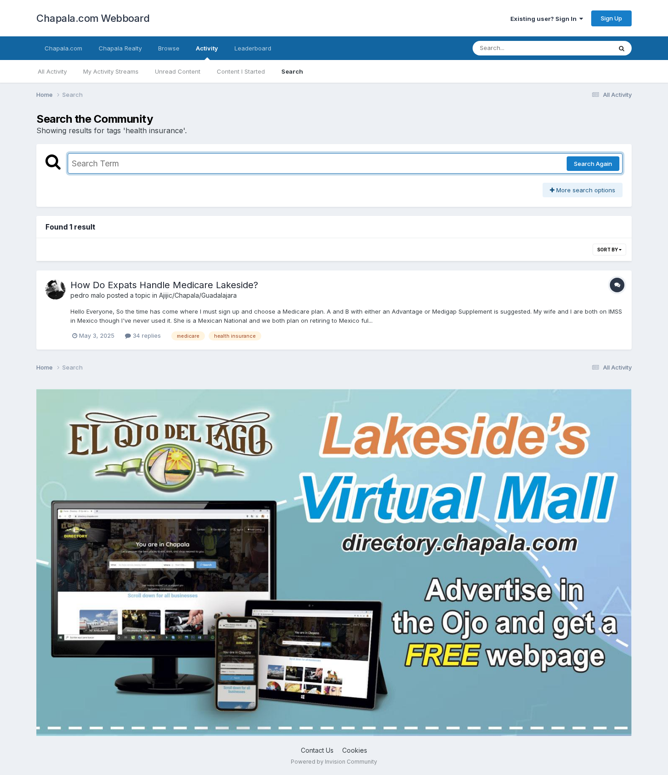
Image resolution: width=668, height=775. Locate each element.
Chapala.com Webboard (93, 18)
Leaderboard (252, 48)
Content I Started (241, 71)
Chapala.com (63, 48)
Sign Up (611, 18)
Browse (168, 48)
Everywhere (583, 48)
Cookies (354, 750)
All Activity (52, 71)
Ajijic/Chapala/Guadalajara (198, 295)
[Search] (622, 48)
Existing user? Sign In (544, 18)
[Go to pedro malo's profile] (55, 290)
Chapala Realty (120, 48)
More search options (584, 190)
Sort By (608, 249)
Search (292, 71)
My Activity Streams (111, 71)
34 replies (146, 335)
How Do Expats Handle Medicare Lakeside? (164, 285)
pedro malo (87, 295)
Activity (207, 48)
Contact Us (317, 750)
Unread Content (177, 71)
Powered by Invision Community (334, 761)
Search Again (593, 163)
